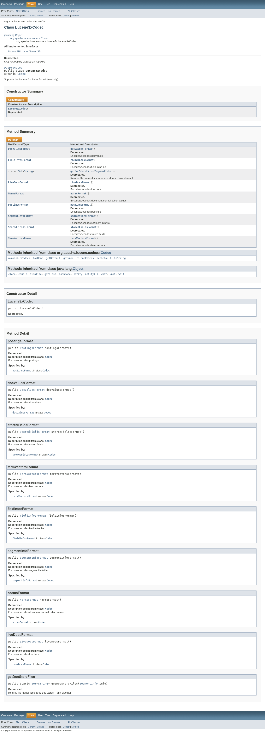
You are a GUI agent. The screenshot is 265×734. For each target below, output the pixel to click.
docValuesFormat (81, 148)
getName (68, 258)
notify (77, 274)
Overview (6, 4)
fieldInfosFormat (82, 160)
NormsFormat (16, 193)
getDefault (53, 258)
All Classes (74, 11)
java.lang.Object (13, 35)
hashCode (65, 274)
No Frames (54, 11)
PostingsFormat (18, 204)
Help (71, 4)
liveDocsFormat (80, 182)
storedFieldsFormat (83, 227)
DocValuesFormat (19, 148)
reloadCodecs (85, 258)
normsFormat (78, 193)
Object (78, 269)
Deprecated (59, 4)
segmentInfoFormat (82, 216)
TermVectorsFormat (20, 238)
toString (120, 258)
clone (12, 274)
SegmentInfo (103, 171)
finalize (36, 274)
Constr (31, 15)
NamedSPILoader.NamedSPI (24, 51)
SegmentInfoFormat (20, 216)
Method (40, 15)
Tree (47, 4)
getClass (50, 274)
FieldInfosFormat (19, 160)
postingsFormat (80, 204)
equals (22, 274)
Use (40, 4)
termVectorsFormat (82, 238)
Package (19, 4)
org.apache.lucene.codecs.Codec (29, 38)
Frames (41, 11)
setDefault (104, 258)
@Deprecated (13, 67)
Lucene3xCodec (17, 108)
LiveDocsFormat (18, 182)
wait (104, 274)
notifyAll (91, 274)
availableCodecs (19, 258)
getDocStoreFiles (82, 171)
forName (38, 258)
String (28, 171)
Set (20, 171)
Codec (21, 73)
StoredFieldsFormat (21, 227)
